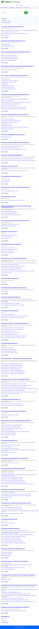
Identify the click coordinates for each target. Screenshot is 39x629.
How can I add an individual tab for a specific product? (11, 214)
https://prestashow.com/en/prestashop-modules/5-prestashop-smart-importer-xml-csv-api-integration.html (18, 381)
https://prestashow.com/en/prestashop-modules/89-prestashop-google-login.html (16, 298)
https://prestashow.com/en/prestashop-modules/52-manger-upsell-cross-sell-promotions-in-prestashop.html (18, 577)
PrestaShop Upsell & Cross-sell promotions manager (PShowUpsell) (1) (18, 575)
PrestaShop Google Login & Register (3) (10, 297)
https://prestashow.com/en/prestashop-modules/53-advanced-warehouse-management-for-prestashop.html (18, 587)
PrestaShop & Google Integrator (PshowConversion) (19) (15, 114)
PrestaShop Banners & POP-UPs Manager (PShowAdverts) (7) (16, 420)
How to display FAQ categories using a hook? (10, 235)
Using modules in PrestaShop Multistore (9, 88)
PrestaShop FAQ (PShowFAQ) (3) (9, 231)
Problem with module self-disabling (8, 87)
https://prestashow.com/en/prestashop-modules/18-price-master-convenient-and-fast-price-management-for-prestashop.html (18, 471)
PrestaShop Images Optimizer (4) (9, 343)
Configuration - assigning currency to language (10, 414)
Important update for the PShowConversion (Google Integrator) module (14, 33)
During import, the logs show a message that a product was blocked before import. (16, 385)
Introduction (4, 282)
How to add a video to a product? (8, 252)
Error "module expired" (6, 35)
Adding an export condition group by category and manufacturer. (13, 266)
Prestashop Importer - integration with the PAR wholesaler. (12, 363)
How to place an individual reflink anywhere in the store (11, 507)
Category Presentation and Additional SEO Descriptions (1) (15, 607)
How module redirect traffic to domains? (9, 452)
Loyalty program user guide (6, 497)
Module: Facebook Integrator (6, 97)
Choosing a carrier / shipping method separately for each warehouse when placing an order (18, 601)
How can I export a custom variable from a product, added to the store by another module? (18, 271)
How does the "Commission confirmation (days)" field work (12, 513)
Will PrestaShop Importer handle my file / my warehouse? (12, 367)
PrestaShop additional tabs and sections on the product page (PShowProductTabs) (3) (16, 206)
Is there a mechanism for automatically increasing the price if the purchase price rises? (17, 483)
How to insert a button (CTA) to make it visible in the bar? (12, 403)
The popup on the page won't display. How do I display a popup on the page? (15, 431)
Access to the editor (5, 181)
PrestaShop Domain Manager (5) (9, 440)
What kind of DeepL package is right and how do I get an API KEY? (13, 567)
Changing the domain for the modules (9, 82)
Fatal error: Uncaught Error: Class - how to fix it (10, 31)
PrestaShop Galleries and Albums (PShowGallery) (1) (14, 287)
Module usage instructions (6, 136)
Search (26, 12)
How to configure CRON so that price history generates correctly (13, 337)
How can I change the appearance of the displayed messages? (13, 327)
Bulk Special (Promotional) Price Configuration (10, 58)
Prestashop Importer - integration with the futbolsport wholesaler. (13, 371)
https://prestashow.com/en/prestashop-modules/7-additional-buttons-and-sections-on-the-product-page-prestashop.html (18, 209)
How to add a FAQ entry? (6, 238)
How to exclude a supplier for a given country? (10, 190)
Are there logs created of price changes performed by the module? (14, 482)
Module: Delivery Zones (5, 198)
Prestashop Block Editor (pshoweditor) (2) (11, 176)
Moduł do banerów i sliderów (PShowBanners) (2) (13, 41)
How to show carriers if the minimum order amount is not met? (13, 200)
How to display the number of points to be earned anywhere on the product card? (16, 494)
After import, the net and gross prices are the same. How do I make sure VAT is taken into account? (19, 392)
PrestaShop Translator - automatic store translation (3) (14, 561)
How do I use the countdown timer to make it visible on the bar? (13, 405)
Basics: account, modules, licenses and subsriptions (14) (14, 75)
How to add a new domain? (6, 446)
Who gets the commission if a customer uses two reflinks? (12, 509)
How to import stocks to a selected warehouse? (10, 393)
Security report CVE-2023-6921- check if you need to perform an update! (15, 127)
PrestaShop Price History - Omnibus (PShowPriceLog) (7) (15, 323)
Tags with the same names (7, 272)
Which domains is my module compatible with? (10, 80)
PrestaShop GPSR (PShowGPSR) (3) (9, 310)
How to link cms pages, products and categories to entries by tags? (14, 536)
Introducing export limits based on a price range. (10, 264)
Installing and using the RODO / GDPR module (10, 462)
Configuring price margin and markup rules (9, 69)
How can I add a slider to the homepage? (9, 433)
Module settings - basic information (8, 522)
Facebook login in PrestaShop (7, 552)
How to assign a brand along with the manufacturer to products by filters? (15, 315)
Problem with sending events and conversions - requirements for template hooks (16, 102)
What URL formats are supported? (8, 251)
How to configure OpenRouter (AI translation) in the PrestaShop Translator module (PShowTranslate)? (16, 565)
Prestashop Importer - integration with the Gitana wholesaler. (13, 373)
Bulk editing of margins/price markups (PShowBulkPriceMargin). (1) (17, 66)
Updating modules (5, 83)
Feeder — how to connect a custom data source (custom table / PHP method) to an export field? (19, 262)
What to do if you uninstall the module (8, 225)
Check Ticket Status (26, 7)
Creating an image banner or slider (8, 46)
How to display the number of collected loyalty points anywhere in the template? (16, 495)
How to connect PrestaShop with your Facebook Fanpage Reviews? (13, 108)
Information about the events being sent (9, 105)
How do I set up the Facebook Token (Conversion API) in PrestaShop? (14, 107)
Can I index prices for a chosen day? (8, 331)
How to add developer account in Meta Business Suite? (11, 103)
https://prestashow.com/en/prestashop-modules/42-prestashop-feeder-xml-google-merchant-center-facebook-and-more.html (18, 261)
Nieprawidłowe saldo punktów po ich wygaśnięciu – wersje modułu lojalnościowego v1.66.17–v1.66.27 (19, 30)
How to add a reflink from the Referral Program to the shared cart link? (14, 170)
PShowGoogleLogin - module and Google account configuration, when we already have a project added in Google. (19, 301)
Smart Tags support (5, 291)
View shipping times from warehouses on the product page (12, 598)
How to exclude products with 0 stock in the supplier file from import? (14, 387)
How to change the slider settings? (8, 429)
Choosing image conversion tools (8, 347)
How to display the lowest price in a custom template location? (13, 329)
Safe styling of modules (6, 79)
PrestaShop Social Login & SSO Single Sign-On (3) (13, 548)
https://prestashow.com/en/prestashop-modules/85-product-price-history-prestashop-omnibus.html (17, 325)
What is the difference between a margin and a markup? (12, 477)
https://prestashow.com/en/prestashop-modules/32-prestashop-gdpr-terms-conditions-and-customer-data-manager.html (18, 460)
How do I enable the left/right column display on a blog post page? (13, 542)
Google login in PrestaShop (6, 553)
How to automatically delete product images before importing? (13, 390)
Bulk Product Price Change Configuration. (9, 60)
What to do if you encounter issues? (8, 247)
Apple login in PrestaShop (6, 555)
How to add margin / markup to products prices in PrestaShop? (13, 480)
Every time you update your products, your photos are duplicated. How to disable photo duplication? (19, 388)
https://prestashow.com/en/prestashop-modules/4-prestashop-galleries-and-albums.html (17, 289)
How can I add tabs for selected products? (9, 213)
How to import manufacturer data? (8, 314)
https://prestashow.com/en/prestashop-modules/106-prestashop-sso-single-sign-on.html (17, 550)
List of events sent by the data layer (8, 119)
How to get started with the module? (8, 569)
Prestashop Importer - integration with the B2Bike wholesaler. (12, 370)
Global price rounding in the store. (8, 473)
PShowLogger (4, 620)
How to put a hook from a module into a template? (11, 538)
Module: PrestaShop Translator (6, 563)
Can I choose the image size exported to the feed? (11, 269)
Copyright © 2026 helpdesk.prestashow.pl (19, 626)
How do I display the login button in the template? (11, 303)
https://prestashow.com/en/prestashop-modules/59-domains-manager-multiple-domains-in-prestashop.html (18, 443)
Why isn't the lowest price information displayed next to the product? (14, 335)
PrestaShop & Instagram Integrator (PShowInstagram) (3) (15, 142)
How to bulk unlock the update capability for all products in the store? (14, 383)
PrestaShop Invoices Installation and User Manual (10, 224)
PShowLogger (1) (5, 616)
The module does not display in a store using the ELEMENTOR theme (14, 610)
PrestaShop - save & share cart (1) (9, 166)
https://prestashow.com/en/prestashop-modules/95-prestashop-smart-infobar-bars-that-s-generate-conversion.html (18, 401)
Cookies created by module (7, 125)
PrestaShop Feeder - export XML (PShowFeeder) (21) (14, 258)
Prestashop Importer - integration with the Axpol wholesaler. (12, 365)
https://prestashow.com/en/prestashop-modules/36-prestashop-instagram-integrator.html (17, 144)
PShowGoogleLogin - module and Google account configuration (13, 304)
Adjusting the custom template (7, 128)
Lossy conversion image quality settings (9, 349)
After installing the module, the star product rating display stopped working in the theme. (17, 534)
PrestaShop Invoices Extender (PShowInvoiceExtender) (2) (15, 220)
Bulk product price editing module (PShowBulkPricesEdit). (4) (16, 52)
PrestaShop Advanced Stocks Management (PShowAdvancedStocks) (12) (19, 585)
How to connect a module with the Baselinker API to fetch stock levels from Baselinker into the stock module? (19, 590)
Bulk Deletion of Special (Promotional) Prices (10, 57)
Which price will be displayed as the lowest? (9, 334)
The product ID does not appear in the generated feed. (11, 267)
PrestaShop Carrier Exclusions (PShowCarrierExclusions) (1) (15, 187)
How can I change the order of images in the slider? (11, 426)
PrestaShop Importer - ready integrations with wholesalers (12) (16, 358)
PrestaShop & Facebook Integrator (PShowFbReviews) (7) (15, 94)
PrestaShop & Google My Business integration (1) (13, 134)
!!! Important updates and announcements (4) (12, 26)
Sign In (17, 5)
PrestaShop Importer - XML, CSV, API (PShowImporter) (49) (15, 379)
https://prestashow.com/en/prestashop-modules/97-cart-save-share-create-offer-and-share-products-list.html (18, 168)
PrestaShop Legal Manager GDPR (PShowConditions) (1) (14, 458)
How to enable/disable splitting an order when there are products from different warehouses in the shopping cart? (19, 596)
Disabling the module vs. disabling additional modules (11, 592)
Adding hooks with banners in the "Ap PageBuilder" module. (12, 425)
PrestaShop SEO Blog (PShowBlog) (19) (10, 528)
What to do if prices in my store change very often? (11, 332)
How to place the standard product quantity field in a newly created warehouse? (16, 593)
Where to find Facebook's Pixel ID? (8, 100)
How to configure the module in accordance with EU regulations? (13, 317)
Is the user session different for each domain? (10, 448)
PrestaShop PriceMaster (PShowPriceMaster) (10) (13, 468)
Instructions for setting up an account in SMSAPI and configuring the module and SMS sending (18, 160)
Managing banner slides (6, 44)
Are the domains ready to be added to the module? (11, 445)
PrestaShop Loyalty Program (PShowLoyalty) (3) (13, 489)
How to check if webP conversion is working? (9, 352)
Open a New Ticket (18, 7)
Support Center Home (4, 7)
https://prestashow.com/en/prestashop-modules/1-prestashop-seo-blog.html (15, 530)
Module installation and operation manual (9, 211)
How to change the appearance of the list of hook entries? (12, 541)
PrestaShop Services (6, 22)
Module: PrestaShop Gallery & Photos (7, 280)
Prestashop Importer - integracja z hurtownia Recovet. (11, 368)
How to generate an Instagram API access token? (10, 147)
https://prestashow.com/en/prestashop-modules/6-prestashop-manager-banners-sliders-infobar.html (17, 423)
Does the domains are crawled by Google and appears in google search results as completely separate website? (18, 450)
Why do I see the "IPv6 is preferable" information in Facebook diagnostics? (15, 99)
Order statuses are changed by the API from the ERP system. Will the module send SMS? (17, 158)
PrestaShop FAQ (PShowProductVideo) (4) (11, 244)
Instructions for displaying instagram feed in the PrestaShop (12, 146)
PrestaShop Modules (6, 20)
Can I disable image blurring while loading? (9, 351)
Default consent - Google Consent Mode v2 (9, 122)
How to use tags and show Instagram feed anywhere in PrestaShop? (14, 149)
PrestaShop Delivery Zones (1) (8, 196)
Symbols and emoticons (6, 179)
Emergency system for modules (7, 85)
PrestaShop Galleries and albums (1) (10, 278)
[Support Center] (11, 2)
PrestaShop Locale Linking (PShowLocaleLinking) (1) (13, 411)
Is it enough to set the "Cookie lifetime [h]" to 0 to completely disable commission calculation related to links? (20, 511)
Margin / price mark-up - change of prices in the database (12, 478)
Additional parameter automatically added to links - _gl (12, 120)
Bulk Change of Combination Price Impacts (9, 55)
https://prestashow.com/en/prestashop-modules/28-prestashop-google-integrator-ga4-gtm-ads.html (18, 117)
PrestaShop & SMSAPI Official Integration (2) (11, 155)
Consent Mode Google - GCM (7, 123)
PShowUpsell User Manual (6, 579)
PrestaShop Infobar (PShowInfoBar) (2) (10, 399)
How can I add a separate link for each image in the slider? (12, 428)
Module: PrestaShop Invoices (6, 222)
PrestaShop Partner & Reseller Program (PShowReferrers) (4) (16, 503)
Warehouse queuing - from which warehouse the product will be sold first (15, 599)
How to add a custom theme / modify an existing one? (11, 539)
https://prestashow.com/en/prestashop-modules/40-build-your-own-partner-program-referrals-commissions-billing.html (18, 505)
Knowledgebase (11, 7)
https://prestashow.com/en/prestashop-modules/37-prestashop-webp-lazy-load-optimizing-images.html (18, 345)
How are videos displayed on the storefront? (9, 249)
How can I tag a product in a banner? (8, 434)
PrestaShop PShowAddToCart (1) (9, 519)
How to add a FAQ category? (7, 236)
